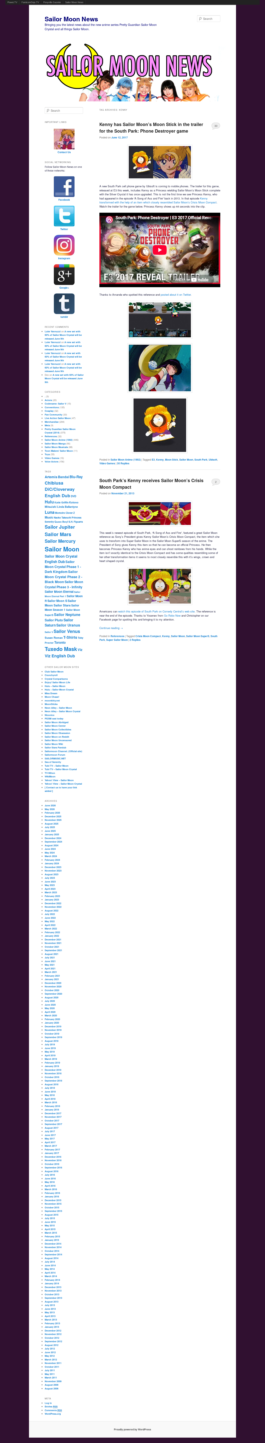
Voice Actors (51, 461)
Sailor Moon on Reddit (57, 736)
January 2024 (52, 863)
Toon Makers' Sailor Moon (59, 450)
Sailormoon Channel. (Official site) (63, 751)
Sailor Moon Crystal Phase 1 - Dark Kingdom (63, 566)
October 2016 (52, 1164)
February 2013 (52, 1323)
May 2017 (50, 1138)
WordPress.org (53, 1413)
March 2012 (51, 1359)
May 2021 (50, 964)
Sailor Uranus (68, 625)
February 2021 (52, 975)
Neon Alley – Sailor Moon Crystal (62, 711)
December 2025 (53, 816)
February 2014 (52, 1279)
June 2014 (50, 1265)
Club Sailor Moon (54, 671)
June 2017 (50, 1135)
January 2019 (52, 1066)
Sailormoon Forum (55, 754)
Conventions (52, 407)
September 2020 (53, 993)
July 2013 (50, 1305)
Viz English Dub (60, 656)
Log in (48, 1403)
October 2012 (52, 1337)
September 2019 (53, 1037)
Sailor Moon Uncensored (58, 740)
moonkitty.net (52, 700)
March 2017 (51, 1145)
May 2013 (50, 1312)
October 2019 (52, 1033)
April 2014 (50, 1272)
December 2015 (53, 1200)
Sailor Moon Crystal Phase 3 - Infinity (64, 584)
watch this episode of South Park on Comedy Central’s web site (156, 611)
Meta (47, 425)
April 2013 (50, 1316)
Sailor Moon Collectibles (58, 729)
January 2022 (52, 935)
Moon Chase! (52, 696)
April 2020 (50, 1011)
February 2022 (52, 932)
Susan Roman (54, 638)
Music (49, 517)
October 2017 (52, 1120)
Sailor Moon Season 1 (62, 607)
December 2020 (53, 982)
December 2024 (53, 838)
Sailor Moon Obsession (57, 733)
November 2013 (53, 1290)
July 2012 (50, 1348)
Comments (53, 1410)
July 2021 (50, 957)
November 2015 (53, 1203)
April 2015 (50, 1229)
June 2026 (50, 805)
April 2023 (50, 888)
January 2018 (52, 1109)
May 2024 (50, 852)
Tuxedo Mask (61, 649)
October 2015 (52, 1207)
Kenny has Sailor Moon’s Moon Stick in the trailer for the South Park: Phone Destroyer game (151, 127)
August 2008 (51, 1384)
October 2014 (52, 1250)
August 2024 (51, 845)
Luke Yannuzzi (53, 331)
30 (215, 126)
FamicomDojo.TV (30, 2)
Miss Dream (51, 693)
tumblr (64, 317)
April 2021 (50, 968)
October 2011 (52, 1366)
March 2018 (51, 1102)
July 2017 (50, 1131)
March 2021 (51, 972)
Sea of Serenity (53, 762)
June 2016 (50, 1178)
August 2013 (51, 1301)
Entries (51, 1406)
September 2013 (53, 1297)
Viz (80, 649)
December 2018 (53, 1069)
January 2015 (52, 1239)
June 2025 (50, 830)
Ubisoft (213, 459)
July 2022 (50, 914)
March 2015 (51, 1232)
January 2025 (52, 834)
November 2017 (53, 1116)
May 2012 (50, 1355)
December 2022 (53, 903)
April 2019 (50, 1055)
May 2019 (50, 1051)
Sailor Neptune (67, 614)
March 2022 (51, 928)
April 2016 (50, 1185)
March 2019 (51, 1058)
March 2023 (51, 892)
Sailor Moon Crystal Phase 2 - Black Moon (63, 576)
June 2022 (50, 917)
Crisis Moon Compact (148, 636)
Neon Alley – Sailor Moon (58, 707)
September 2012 (53, 1341)
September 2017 (53, 1124)
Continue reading (111, 628)
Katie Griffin (61, 502)
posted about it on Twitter (176, 295)
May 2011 (50, 1374)
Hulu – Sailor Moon (55, 686)
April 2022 (50, 925)
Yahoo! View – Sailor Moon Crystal (63, 783)
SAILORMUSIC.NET (55, 758)
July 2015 (50, 1218)
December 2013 (53, 1287)
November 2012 (53, 1334)
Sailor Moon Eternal (59, 591)
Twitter (64, 229)
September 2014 (53, 1254)
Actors (48, 400)
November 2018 (53, 1073)
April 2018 (50, 1098)
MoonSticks (51, 704)
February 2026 (52, 812)
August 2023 (51, 874)
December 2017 (53, 1113)
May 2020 (50, 1008)
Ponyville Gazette (52, 2)
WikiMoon (50, 776)
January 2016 (52, 1196)
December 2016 (53, 1156)
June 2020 (50, 1004)
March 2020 (51, 1015)
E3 (153, 459)
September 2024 (53, 841)
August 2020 (51, 997)
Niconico (49, 715)
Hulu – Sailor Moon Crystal (59, 689)
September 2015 (53, 1211)
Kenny (160, 459)
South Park (200, 459)
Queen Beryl (61, 521)
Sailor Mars (58, 534)
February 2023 (52, 896)
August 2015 (51, 1214)
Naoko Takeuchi (62, 517)
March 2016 (51, 1189)
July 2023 (50, 877)
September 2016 (53, 1167)
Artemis (51, 476)
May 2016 (50, 1182)
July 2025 (50, 827)
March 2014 (51, 1276)
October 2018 (52, 1077)
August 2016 (51, 1171)
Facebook (64, 200)
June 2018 (50, 1091)
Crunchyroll (51, 675)
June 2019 (50, 1048)
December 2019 (53, 1026)
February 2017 (52, 1149)
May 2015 (50, 1225)
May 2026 (50, 809)
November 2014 (53, 1247)
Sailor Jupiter (60, 526)
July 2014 (50, 1261)
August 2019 (51, 1040)
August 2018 (51, 1084)
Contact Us (64, 152)
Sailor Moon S (57, 601)
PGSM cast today (54, 718)
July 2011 (50, 1370)
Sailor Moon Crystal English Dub (61, 559)
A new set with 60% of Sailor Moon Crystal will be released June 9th (63, 335)
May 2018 (50, 1095)
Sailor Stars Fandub (55, 747)
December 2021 (53, 939)
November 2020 (53, 986)
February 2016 (52, 1192)
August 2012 (51, 1345)
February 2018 (52, 1106)
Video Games (107, 463)
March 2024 (51, 856)
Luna (49, 512)
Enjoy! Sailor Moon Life (57, 682)
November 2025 (53, 819)
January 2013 (52, 1326)
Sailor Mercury (60, 541)
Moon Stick (171, 459)
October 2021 (52, 946)
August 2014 (51, 1258)
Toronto (60, 642)
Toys (47, 454)
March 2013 (51, 1319)
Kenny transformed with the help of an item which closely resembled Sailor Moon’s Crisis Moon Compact (158, 200)
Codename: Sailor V (55, 403)
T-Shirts (70, 637)
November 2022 (53, 906)
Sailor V (49, 632)
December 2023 (53, 867)
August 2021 (51, 954)
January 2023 (52, 899)
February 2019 (52, 1062)
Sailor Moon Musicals (56, 447)
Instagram (64, 258)
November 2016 (53, 1160)
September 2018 (53, 1080)
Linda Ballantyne (67, 507)
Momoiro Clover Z (65, 513)
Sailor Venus (67, 631)
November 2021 (53, 943)
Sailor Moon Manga (55, 443)
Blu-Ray (76, 476)
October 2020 (52, 990)
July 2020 (50, 1000)
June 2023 (50, 881)
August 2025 (51, 823)
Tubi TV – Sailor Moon (57, 765)
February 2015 (52, 1236)
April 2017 (50, 1142)
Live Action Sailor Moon (58, 418)
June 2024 (50, 848)
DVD (73, 496)
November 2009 (53, 1381)
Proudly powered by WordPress (132, 1429)
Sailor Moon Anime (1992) (126, 459)
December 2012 (53, 1330)
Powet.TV (12, 2)
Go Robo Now (172, 615)
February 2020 (52, 1019)
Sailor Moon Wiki (54, 744)
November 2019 (53, 1029)
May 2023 (50, 885)
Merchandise (52, 421)
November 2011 (53, 1363)
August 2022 (51, 910)
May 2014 (50, 1268)
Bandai (63, 476)
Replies (123, 463)
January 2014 (52, 1283)
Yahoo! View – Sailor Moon (59, 780)
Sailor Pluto (54, 620)
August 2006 (51, 1388)
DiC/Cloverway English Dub (60, 492)
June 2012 (50, 1352)
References (117, 636)
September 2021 (53, 950)
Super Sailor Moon (117, 640)
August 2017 (51, 1127)
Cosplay (49, 410)
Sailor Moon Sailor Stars (60, 603)
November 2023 (53, 870)
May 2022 (50, 921)
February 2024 (52, 859)
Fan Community (53, 414)
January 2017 (52, 1153)
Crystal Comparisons (56, 678)
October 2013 (52, 1294)
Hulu (49, 502)
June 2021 (50, 961)
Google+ (64, 287)
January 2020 (52, 1022)
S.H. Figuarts (76, 521)
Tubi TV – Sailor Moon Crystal (61, 769)
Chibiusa (54, 483)
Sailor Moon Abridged (57, 722)
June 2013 (50, 1308)
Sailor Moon (186, 459)
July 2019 (50, 1044)
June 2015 (50, 1221)
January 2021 (52, 979)
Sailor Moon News (74, 2)
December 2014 (53, 1243)
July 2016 (50, 1174)
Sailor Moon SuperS (197, 636)
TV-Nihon (50, 772)
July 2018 (50, 1087)
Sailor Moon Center (55, 725)
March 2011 (51, 1377)
